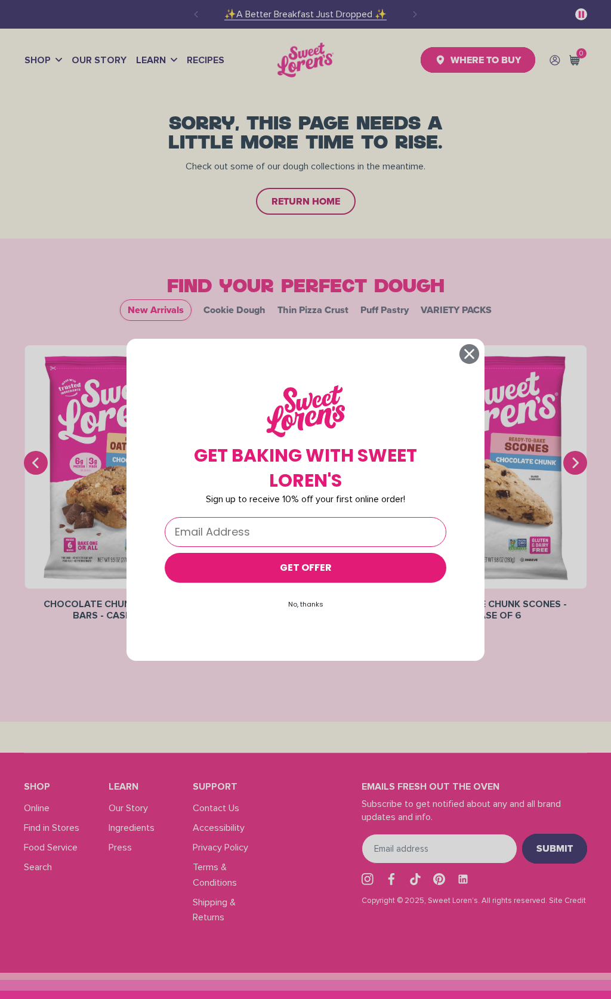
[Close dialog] (469, 354)
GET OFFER (306, 567)
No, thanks (305, 604)
